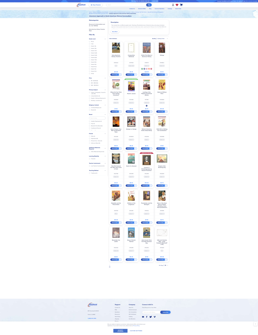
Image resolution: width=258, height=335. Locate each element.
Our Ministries (132, 319)
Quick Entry (117, 316)
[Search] (149, 4)
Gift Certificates (132, 314)
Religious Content (94, 105)
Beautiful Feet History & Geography (155, 12)
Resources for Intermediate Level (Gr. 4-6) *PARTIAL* (97, 25)
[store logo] (81, 5)
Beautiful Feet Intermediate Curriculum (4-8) (98, 13)
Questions (117, 312)
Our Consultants (132, 312)
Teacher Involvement (94, 163)
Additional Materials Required (94, 148)
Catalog (130, 316)
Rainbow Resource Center (92, 305)
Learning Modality (94, 156)
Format (91, 133)
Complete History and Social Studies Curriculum (119, 12)
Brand (90, 114)
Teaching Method (93, 170)
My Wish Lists (177, 5)
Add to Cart (114, 74)
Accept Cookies (120, 330)
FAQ (116, 310)
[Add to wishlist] (120, 74)
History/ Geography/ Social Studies (100, 12)
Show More (115, 31)
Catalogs (170, 8)
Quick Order (178, 8)
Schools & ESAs (142, 8)
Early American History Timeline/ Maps (97, 30)
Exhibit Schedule (133, 310)
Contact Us (132, 8)
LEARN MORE (155, 1)
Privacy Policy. (136, 325)
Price (90, 78)
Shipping (117, 319)
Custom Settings (136, 331)
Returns (116, 321)
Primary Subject (93, 90)
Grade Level (92, 39)
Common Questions (159, 8)
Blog (150, 8)
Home (90, 12)
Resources (117, 314)
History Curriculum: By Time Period (139, 12)
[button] (173, 5)
